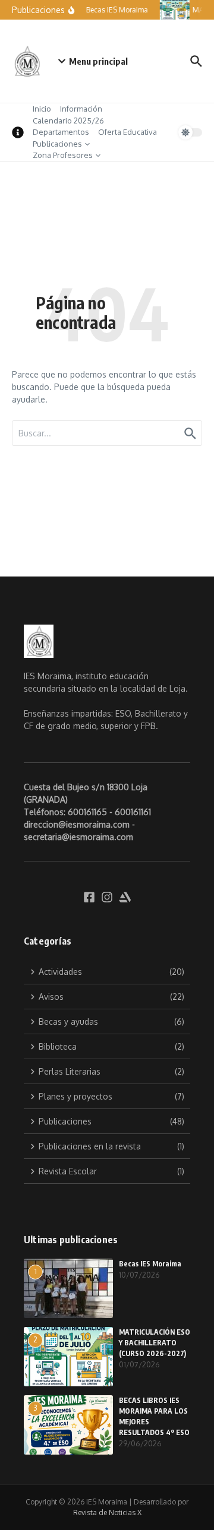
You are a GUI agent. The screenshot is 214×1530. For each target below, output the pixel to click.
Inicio (42, 108)
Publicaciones (57, 143)
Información (81, 108)
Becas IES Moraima (150, 1263)
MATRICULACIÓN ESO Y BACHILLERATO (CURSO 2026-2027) (154, 1343)
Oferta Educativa (127, 132)
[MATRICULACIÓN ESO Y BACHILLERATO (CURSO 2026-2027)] (174, 10)
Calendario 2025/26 (68, 120)
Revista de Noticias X (107, 1512)
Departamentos (61, 132)
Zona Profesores (63, 155)
